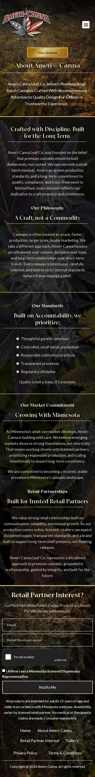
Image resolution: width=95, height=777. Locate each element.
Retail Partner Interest (39, 740)
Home (25, 730)
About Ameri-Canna (54, 730)
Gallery (72, 740)
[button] (85, 24)
